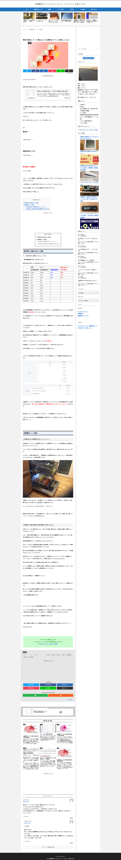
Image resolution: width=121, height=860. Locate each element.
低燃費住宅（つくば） (83, 315)
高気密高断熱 (31, 657)
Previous (21, 18)
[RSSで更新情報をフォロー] (60, 695)
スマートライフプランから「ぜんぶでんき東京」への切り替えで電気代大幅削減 (89, 215)
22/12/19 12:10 (26, 801)
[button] (97, 49)
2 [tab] (60, 26)
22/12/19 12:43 (27, 823)
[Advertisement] (48, 34)
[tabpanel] (29, 18)
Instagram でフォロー (89, 58)
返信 (72, 818)
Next (99, 18)
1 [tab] (58, 26)
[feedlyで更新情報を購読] (35, 695)
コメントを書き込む (48, 847)
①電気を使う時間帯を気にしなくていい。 (36, 207)
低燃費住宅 (80, 313)
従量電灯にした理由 (29, 205)
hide (39, 199)
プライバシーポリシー (60, 856)
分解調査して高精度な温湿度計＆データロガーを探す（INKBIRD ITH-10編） (89, 199)
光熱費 (25, 652)
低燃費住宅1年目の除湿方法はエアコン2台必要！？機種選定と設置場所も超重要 (89, 168)
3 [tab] (62, 26)
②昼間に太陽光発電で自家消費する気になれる (37, 209)
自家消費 (25, 657)
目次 (46, 234)
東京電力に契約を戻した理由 (31, 202)
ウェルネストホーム (83, 311)
